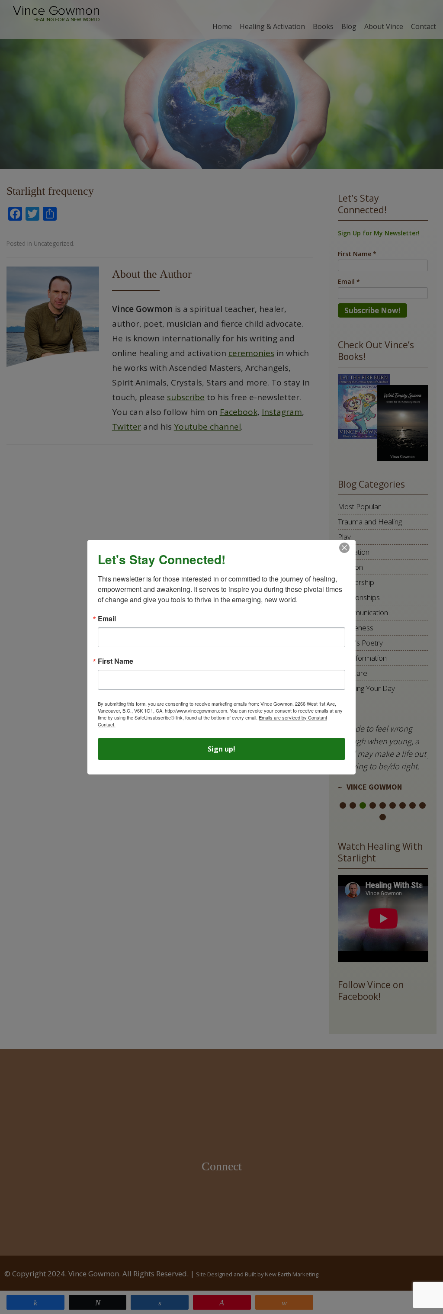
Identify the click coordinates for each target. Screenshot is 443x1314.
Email (107, 618)
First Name (115, 661)
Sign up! (221, 749)
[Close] (344, 548)
